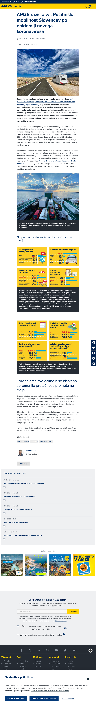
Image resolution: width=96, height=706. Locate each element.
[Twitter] (30, 650)
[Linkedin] (39, 650)
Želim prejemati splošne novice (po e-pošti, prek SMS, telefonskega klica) (41, 627)
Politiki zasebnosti (60, 621)
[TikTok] (65, 650)
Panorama (55, 661)
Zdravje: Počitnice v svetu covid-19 (18, 509)
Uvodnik (6, 661)
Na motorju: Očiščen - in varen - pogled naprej (23, 535)
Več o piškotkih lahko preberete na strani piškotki (50, 690)
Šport (5, 669)
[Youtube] (56, 650)
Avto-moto (7, 663)
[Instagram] (47, 650)
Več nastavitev (68, 698)
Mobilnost (38, 657)
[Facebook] (21, 650)
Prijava (74, 611)
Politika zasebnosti (71, 664)
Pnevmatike (24, 661)
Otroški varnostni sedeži (23, 666)
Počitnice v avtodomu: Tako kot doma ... (20, 496)
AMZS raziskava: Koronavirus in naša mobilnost (24, 483)
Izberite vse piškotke (15, 698)
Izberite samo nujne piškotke (44, 698)
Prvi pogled (56, 663)
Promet (38, 661)
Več (5, 487)
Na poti (38, 666)
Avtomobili (54, 657)
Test (19, 657)
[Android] (74, 650)
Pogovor (7, 666)
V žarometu (6, 657)
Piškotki (70, 661)
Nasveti (38, 663)
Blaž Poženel (31, 450)
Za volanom (56, 666)
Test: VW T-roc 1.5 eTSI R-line (16, 522)
